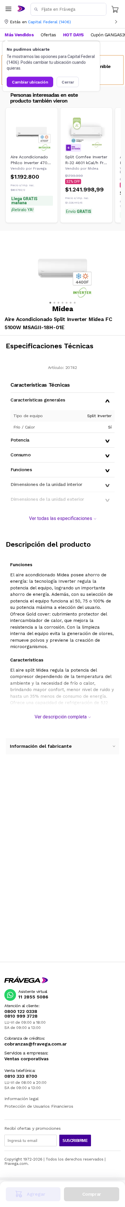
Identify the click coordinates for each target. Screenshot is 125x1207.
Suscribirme (75, 1140)
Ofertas (48, 34)
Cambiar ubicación (30, 82)
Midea (43, 670)
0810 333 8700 (20, 1076)
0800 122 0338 (20, 1011)
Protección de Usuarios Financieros (38, 1106)
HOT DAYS (73, 34)
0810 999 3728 (21, 1016)
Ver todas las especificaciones (60, 518)
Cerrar (68, 82)
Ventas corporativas (26, 1059)
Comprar (91, 1194)
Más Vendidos (19, 34)
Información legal (21, 1098)
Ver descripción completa (61, 717)
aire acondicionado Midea (42, 575)
